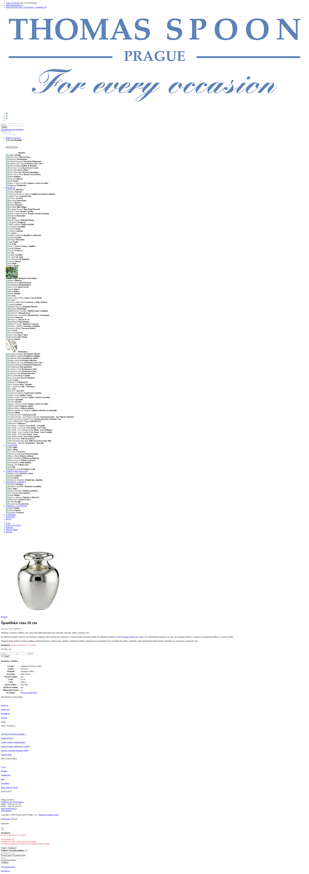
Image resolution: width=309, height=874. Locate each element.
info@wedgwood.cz (9, 808)
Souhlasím (12, 848)
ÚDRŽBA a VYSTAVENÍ (16, 506)
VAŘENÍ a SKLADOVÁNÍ (17, 471)
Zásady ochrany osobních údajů (13, 742)
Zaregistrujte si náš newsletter (12, 129)
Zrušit (4, 848)
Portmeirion (5, 714)
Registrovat (5, 871)
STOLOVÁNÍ (11, 445)
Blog (3, 779)
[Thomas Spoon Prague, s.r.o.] (154, 109)
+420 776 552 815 (13, 3)
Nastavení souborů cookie (49, 815)
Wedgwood (5, 709)
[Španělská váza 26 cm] (40, 613)
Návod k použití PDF (29, 693)
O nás (3, 767)
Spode (3, 722)
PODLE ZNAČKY (13, 138)
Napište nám (6, 775)
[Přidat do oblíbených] (2, 656)
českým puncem (129, 637)
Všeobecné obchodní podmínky (13, 734)
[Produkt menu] (14, 134)
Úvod (8, 523)
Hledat (4, 127)
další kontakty (6, 811)
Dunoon (4, 718)
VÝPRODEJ (11, 515)
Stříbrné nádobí (12, 530)
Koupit (6, 656)
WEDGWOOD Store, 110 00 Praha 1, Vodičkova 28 (26, 7)
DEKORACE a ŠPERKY (16, 482)
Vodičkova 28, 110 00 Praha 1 (12, 802)
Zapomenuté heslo (8, 867)
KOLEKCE (10, 187)
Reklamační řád (7, 738)
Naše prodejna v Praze (9, 787)
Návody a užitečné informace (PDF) (15, 751)
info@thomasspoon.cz (14, 5)
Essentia (9, 532)
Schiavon (9, 527)
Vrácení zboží (6, 755)
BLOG (8, 519)
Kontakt (4, 771)
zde (171, 637)
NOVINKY (10, 517)
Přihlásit (5, 862)
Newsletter (5, 783)
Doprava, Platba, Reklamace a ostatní (15, 746)
